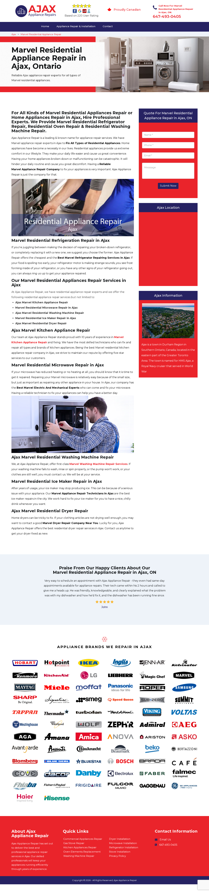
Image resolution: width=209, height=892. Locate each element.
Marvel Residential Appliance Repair (41, 34)
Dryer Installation (119, 838)
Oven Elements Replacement (82, 851)
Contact (108, 26)
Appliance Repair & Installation (75, 26)
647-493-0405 (167, 16)
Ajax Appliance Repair (125, 880)
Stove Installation (119, 851)
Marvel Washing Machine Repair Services (98, 464)
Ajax (13, 34)
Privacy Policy (117, 855)
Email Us (165, 839)
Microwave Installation (123, 843)
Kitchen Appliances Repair (79, 847)
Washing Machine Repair (78, 855)
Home (45, 26)
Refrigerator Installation (123, 847)
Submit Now (168, 185)
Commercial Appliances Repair (82, 838)
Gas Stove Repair (73, 843)
